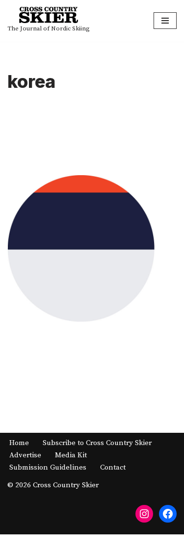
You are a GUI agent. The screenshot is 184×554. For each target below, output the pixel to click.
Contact (113, 467)
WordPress (124, 544)
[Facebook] (168, 514)
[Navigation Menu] (165, 20)
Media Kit (71, 455)
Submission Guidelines (47, 467)
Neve (50, 544)
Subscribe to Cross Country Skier (97, 443)
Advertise (25, 455)
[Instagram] (144, 514)
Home (19, 443)
